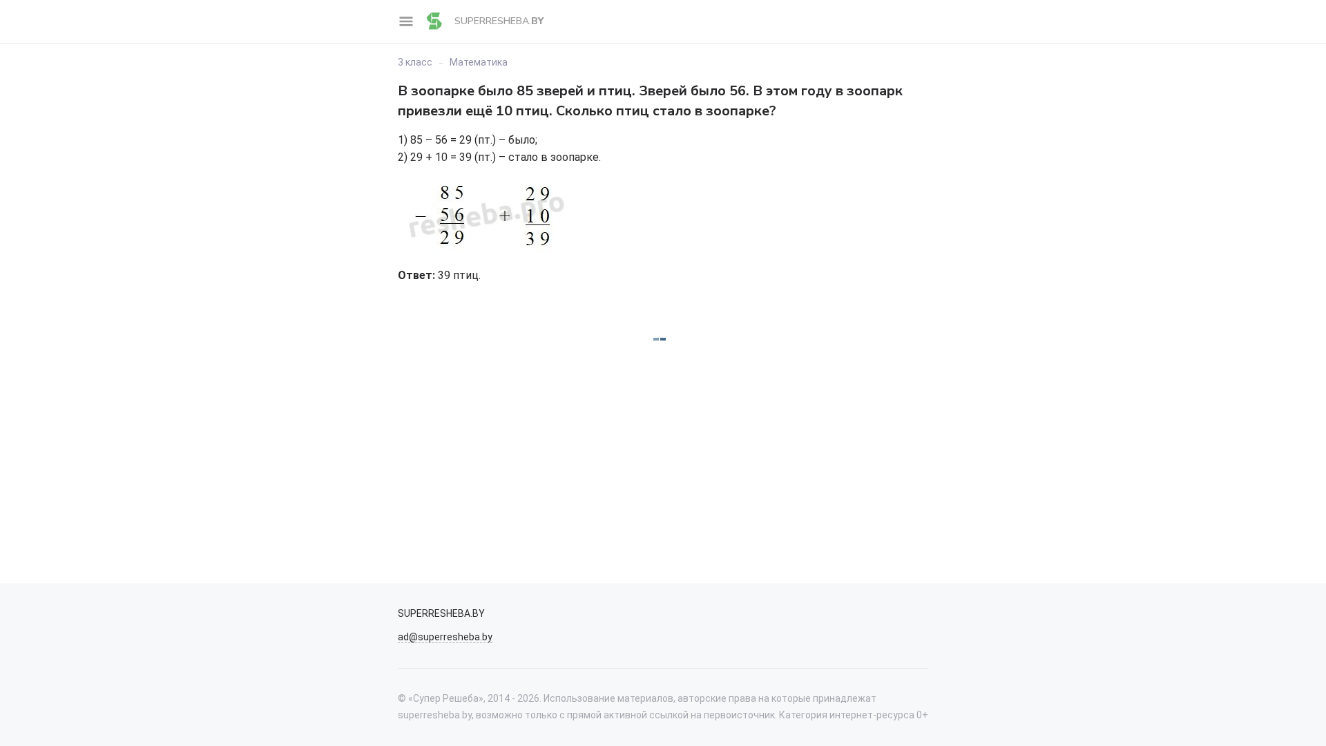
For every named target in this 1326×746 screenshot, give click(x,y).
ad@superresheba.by (445, 636)
